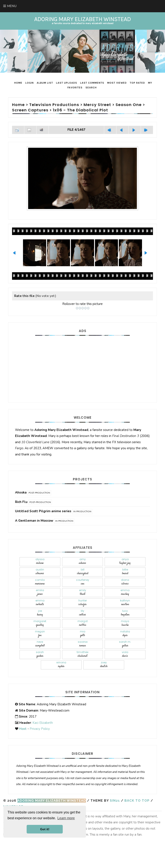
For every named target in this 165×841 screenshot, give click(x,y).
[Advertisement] (82, 367)
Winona (61, 665)
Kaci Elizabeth (42, 723)
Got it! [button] (44, 829)
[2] (79, 308)
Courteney (82, 582)
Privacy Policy (40, 729)
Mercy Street (97, 104)
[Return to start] (110, 130)
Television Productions (54, 104)
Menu (12, 6)
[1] (77, 308)
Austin (40, 572)
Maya (125, 623)
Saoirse (82, 644)
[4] (85, 308)
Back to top (137, 801)
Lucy (125, 613)
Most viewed (117, 82)
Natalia (125, 634)
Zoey (104, 665)
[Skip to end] (147, 130)
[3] (82, 308)
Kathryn (125, 603)
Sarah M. (125, 644)
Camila (40, 582)
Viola (125, 654)
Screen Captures (30, 110)
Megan (40, 634)
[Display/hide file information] (30, 130)
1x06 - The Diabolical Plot (80, 110)
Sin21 (115, 801)
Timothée (82, 654)
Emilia (40, 592)
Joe (40, 613)
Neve (40, 644)
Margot (83, 623)
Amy (82, 561)
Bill (82, 572)
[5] (88, 308)
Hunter (82, 603)
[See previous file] (122, 130)
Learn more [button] (66, 818)
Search (91, 87)
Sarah (40, 654)
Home (18, 82)
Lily (82, 613)
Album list (45, 82)
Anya (125, 561)
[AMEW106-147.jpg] (82, 178)
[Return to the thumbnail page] (18, 130)
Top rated (137, 82)
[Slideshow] (42, 130)
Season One (129, 104)
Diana (125, 582)
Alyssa (39, 561)
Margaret (40, 623)
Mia (82, 634)
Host (23, 729)
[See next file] (135, 130)
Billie (125, 572)
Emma (125, 592)
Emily (82, 592)
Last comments (92, 82)
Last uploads (66, 82)
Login (29, 82)
